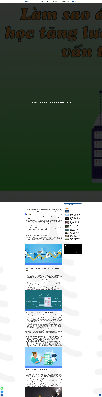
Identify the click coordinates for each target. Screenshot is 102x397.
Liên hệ (65, 1)
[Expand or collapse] (61, 214)
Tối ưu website (49, 1)
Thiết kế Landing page (55, 1)
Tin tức (62, 1)
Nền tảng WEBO (69, 1)
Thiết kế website (43, 1)
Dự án (59, 1)
